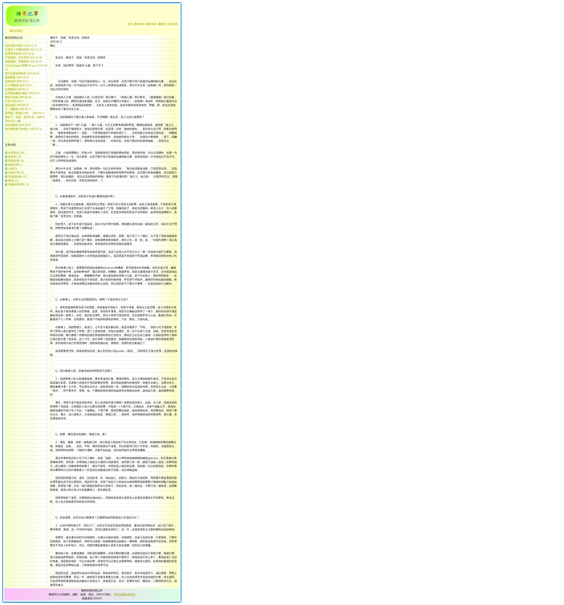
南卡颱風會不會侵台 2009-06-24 (23, 128)
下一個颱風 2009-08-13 (18, 109)
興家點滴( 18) (16, 160)
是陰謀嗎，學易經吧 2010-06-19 (23, 61)
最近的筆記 (16, 30)
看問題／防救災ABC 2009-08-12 (25, 113)
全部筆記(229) (16, 152)
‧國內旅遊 (151, 24)
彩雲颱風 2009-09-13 (17, 89)
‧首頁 (130, 24)
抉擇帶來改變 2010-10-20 (19, 53)
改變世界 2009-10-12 (17, 81)
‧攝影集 (161, 24)
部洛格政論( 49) (17, 176)
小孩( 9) (12, 168)
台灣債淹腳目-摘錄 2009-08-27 (22, 93)
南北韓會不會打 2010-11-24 (21, 45)
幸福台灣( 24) (16, 172)
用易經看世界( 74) (18, 184)
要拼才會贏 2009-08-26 (18, 97)
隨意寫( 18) (14, 156)
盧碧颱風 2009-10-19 (17, 77)
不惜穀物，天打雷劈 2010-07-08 (23, 57)
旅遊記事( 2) (15, 164)
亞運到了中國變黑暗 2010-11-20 (23, 49)
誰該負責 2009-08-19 (17, 105)
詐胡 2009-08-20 (14, 101)
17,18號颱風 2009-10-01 (18, 85)
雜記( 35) (13, 180)
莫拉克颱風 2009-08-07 (18, 124)
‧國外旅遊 (139, 24)
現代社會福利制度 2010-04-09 (22, 73)
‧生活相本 (172, 24)
